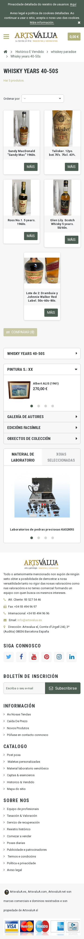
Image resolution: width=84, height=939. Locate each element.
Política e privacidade (21, 863)
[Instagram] (59, 657)
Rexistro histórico (19, 829)
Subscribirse (65, 688)
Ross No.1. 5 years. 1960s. (21, 222)
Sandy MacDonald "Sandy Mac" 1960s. (21, 152)
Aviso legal (14, 870)
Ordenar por (12, 98)
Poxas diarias (16, 843)
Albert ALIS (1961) (46, 383)
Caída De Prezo (17, 721)
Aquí (73, 4)
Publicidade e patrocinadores (27, 849)
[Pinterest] (46, 657)
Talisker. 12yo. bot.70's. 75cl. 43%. (62, 152)
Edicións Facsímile (24, 427)
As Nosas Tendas (19, 714)
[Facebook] (21, 657)
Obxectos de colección (28, 438)
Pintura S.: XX (20, 369)
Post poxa (14, 755)
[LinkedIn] (71, 657)
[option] (42, 388)
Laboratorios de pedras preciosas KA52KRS (42, 529)
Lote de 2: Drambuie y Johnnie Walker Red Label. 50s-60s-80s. (42, 296)
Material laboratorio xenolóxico (28, 768)
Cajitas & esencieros (21, 775)
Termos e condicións (21, 856)
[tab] (42, 369)
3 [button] (45, 406)
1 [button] (31, 406)
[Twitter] (9, 657)
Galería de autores (25, 416)
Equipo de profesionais (23, 809)
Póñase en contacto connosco (27, 735)
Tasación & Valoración (22, 815)
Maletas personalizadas (23, 761)
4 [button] (52, 406)
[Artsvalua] (37, 36)
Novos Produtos (18, 728)
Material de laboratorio (23, 457)
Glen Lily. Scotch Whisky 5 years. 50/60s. (62, 223)
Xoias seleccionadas (61, 457)
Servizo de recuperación (23, 822)
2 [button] (38, 406)
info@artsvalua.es (30, 620)
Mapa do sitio (16, 789)
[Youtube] (34, 657)
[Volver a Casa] (5, 51)
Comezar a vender (19, 836)
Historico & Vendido (20, 782)
